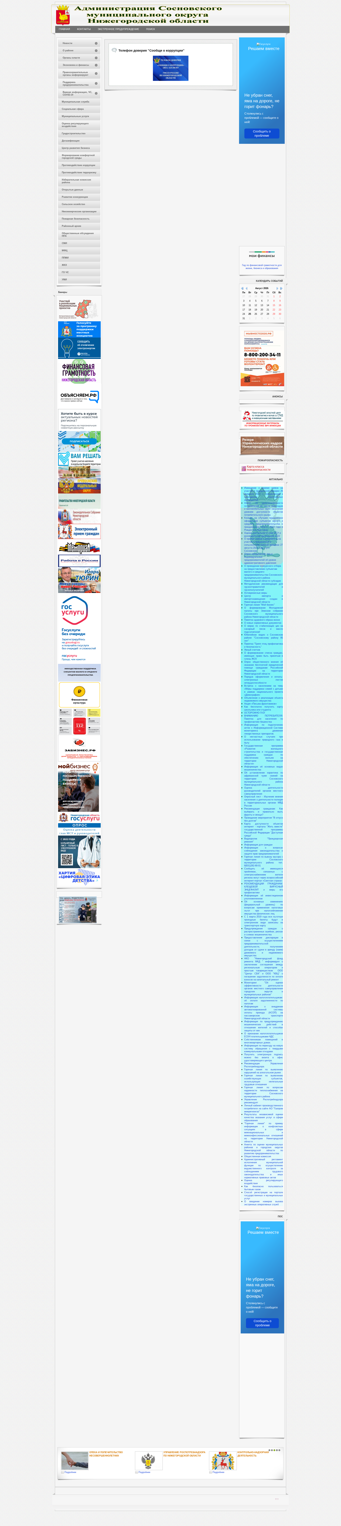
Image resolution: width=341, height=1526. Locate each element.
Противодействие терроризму (79, 172)
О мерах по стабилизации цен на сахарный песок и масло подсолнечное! (263, 629)
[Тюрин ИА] (79, 581)
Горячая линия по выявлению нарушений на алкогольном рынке (263, 1071)
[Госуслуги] (79, 663)
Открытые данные (72, 189)
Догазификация (71, 140)
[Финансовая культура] (79, 707)
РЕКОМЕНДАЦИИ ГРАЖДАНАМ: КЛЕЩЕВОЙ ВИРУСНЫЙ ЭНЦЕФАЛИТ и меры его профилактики (263, 888)
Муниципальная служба (75, 101)
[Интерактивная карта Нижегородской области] (78, 320)
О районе (68, 50)
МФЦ (64, 250)
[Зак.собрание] (79, 523)
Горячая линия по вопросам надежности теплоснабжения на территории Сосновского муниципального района (263, 1092)
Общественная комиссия (257, 1156)
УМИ (64, 279)
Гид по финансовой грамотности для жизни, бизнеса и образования (262, 267)
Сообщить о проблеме (262, 133)
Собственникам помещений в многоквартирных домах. (263, 1041)
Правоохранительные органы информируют (75, 73)
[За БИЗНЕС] (79, 760)
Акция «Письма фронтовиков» (260, 703)
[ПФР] (79, 492)
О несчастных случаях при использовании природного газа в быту (263, 739)
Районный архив (71, 226)
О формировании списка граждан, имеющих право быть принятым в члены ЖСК (263, 655)
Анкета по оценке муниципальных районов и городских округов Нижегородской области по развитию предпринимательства (263, 1149)
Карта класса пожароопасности (258, 468)
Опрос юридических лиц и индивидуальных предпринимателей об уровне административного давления (260, 558)
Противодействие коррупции (78, 165)
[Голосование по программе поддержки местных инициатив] (79, 336)
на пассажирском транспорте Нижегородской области (263, 1015)
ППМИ (65, 257)
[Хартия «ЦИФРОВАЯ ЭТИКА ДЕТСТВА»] (79, 885)
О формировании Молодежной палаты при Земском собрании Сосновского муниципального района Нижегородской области (263, 612)
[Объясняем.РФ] (80, 408)
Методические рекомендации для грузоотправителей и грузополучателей (263, 586)
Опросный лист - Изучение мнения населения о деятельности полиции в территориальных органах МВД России (263, 801)
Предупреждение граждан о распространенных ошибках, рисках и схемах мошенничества (263, 931)
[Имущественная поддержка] (79, 680)
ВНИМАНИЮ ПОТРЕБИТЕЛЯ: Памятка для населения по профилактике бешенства (263, 718)
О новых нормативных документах (263, 623)
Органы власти (71, 57)
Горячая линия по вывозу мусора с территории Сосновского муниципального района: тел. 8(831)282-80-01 (263, 861)
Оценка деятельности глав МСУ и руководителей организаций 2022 (262, 534)
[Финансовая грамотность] (79, 383)
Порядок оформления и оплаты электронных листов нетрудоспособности (263, 679)
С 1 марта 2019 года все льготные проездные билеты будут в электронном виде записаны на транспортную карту (263, 921)
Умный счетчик (252, 649)
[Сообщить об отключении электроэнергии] (79, 358)
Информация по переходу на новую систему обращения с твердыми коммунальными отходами (263, 1048)
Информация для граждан (258, 844)
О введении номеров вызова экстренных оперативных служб (263, 1203)
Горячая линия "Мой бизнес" (259, 604)
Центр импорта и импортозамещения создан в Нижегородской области (263, 599)
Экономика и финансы (76, 65)
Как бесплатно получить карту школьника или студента (263, 708)
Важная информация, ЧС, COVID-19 (77, 93)
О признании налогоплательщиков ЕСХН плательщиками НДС (263, 1035)
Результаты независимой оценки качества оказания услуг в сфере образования (263, 1117)
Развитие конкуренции (75, 197)
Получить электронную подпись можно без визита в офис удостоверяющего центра (263, 1057)
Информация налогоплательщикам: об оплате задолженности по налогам (263, 1000)
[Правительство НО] (79, 508)
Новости (67, 43)
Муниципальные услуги (75, 116)
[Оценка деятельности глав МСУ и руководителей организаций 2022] (79, 834)
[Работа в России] (79, 566)
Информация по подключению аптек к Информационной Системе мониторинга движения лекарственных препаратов (263, 729)
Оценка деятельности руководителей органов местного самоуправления (263, 790)
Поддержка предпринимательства (75, 83)
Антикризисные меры (255, 593)
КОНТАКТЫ (84, 29)
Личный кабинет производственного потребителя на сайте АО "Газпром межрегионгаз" (263, 1108)
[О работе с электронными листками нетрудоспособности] (79, 867)
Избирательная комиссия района (76, 181)
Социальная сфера (73, 109)
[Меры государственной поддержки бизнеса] (78, 811)
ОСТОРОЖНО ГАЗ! (254, 712)
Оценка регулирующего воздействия (75, 124)
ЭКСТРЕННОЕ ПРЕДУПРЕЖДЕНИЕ (118, 29)
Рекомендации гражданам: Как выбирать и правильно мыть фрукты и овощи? (263, 811)
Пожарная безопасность (76, 218)
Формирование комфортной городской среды (78, 156)
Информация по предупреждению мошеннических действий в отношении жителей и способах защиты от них (263, 1026)
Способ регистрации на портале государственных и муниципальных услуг (263, 1195)
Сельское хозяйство (73, 204)
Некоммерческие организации (79, 211)
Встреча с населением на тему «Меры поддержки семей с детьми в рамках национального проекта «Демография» (263, 690)
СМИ (64, 243)
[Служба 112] (79, 734)
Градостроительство (73, 133)
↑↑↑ (277, 1499)
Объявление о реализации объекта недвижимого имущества (263, 699)
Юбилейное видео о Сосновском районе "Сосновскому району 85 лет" (263, 637)
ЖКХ (64, 265)
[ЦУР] (79, 451)
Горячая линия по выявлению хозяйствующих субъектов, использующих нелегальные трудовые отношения (263, 1080)
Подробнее (72, 1472)
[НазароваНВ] (79, 592)
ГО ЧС (65, 272)
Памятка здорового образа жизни (262, 619)
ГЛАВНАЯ (64, 29)
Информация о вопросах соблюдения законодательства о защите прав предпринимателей (263, 850)
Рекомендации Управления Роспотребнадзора (263, 1065)
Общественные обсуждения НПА (78, 234)
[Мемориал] (79, 554)
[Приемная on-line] (79, 538)
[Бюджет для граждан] (79, 477)
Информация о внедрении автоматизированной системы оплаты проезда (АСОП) (263, 1009)
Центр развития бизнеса (76, 148)
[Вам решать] (79, 465)
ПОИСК (150, 29)
